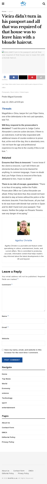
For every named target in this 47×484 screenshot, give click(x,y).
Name (5, 316)
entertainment (8, 408)
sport (11, 11)
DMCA (4, 432)
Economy (6, 388)
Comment (7, 284)
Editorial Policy (8, 437)
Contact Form (8, 427)
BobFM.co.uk (12, 478)
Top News (6, 379)
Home (4, 11)
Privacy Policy (8, 442)
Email (5, 327)
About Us (6, 423)
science (5, 393)
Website (5, 338)
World (4, 384)
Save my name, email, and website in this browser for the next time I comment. (22, 351)
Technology (7, 398)
